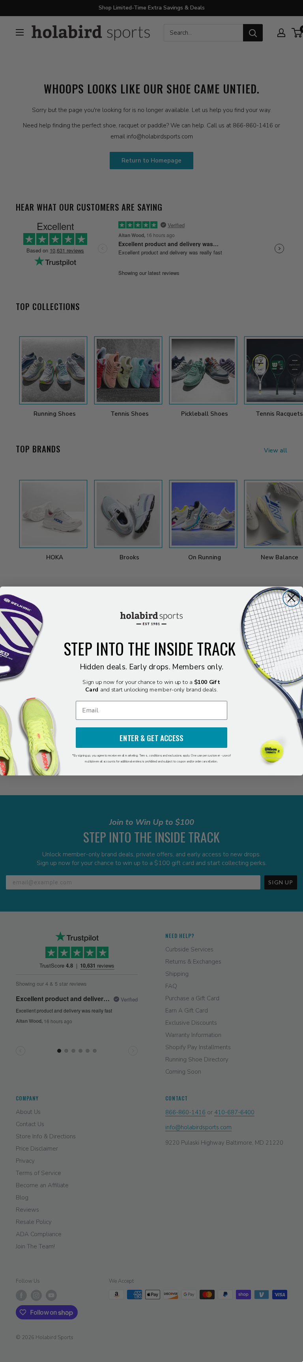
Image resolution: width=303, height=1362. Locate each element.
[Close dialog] (291, 598)
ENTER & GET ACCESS (151, 738)
